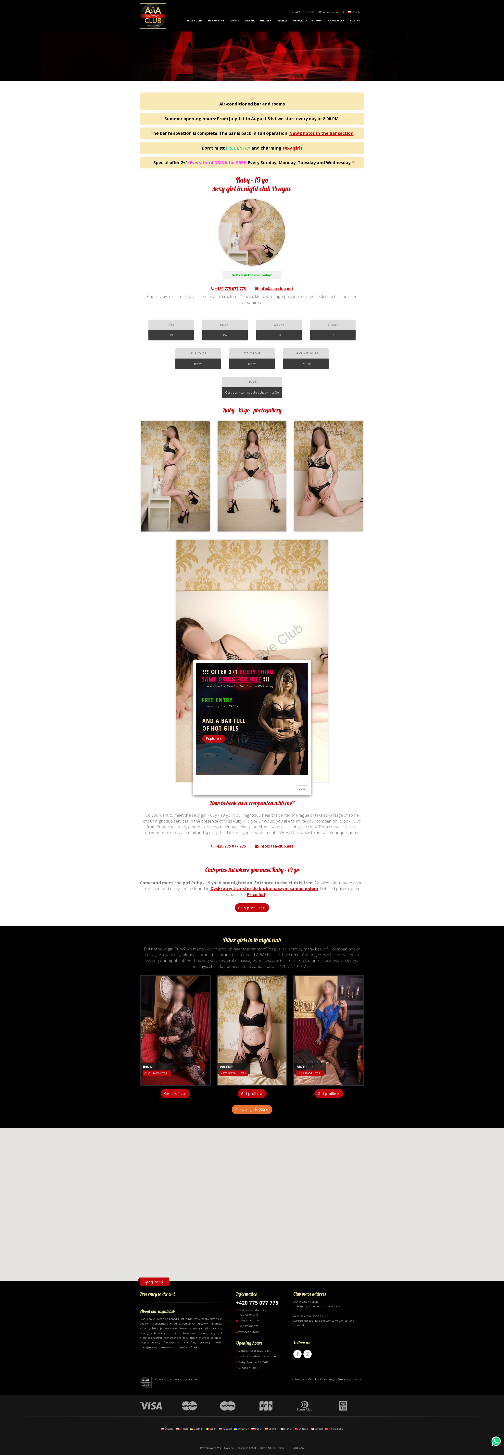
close (302, 788)
